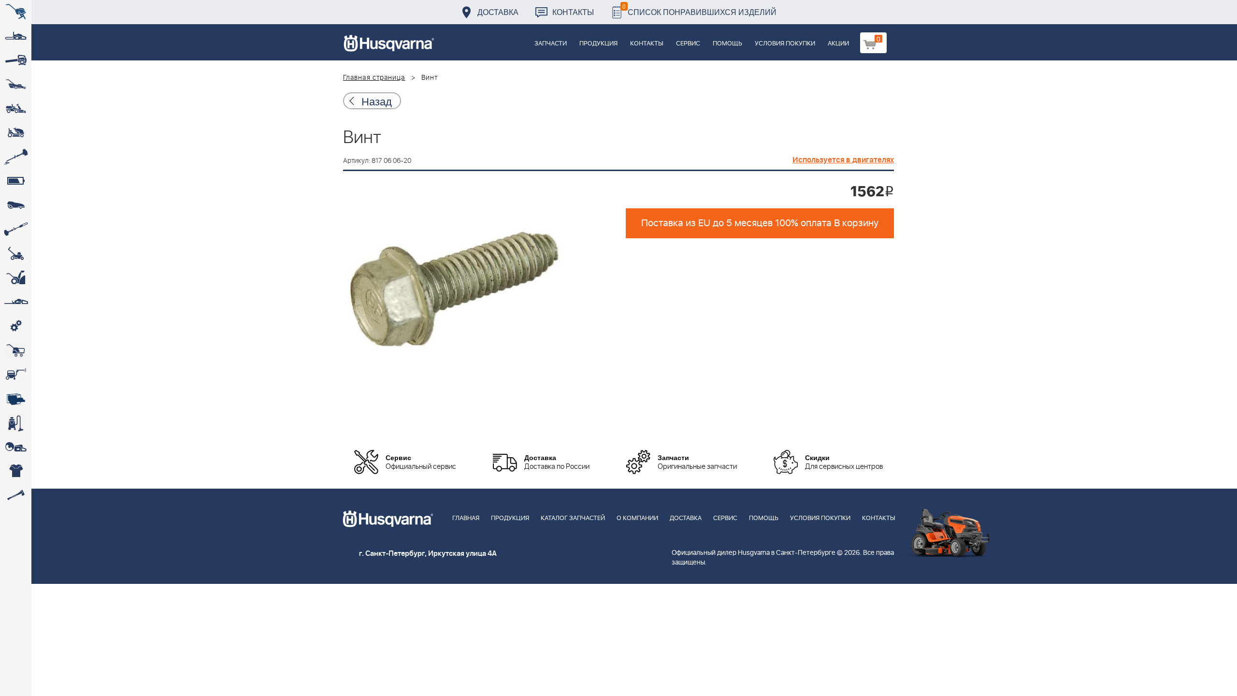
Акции (838, 43)
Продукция (598, 43)
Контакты (573, 11)
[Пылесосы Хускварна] (15, 423)
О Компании (637, 518)
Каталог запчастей (573, 518)
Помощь (727, 43)
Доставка (497, 11)
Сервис (688, 43)
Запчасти (550, 43)
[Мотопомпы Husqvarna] (15, 399)
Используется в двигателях (843, 160)
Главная (465, 518)
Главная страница (374, 78)
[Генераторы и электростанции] (15, 350)
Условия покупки (785, 43)
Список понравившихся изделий (699, 9)
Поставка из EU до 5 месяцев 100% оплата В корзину (759, 223)
